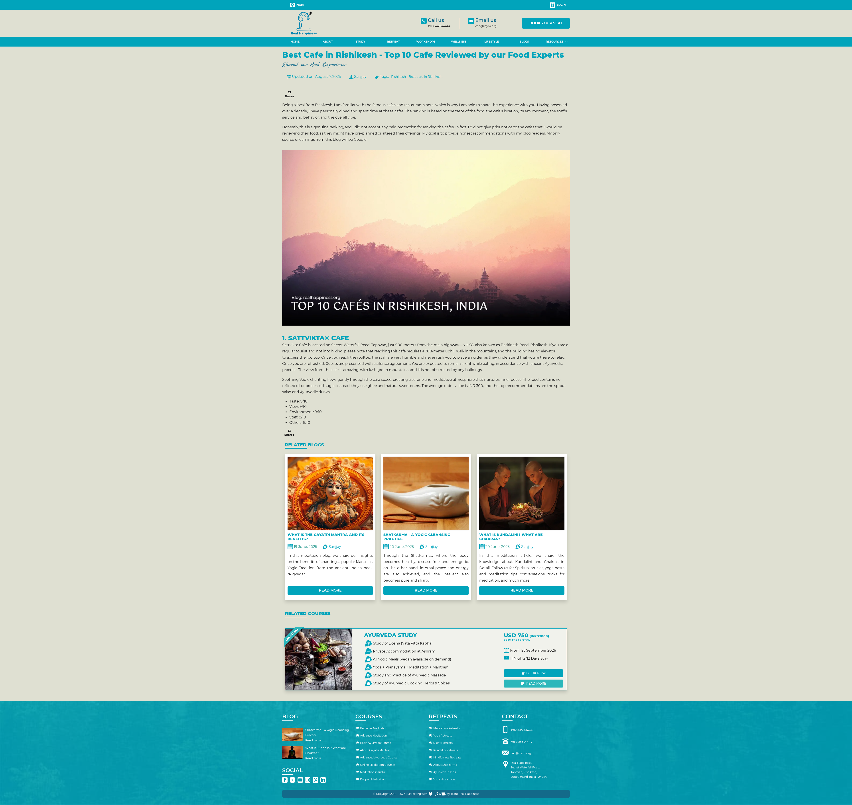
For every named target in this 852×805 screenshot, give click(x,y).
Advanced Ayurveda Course (378, 757)
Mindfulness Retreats (447, 757)
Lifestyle (491, 41)
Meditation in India (372, 772)
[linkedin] (323, 780)
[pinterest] (315, 780)
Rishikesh (398, 77)
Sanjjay (360, 76)
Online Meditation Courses (377, 764)
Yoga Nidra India (444, 779)
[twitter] (292, 780)
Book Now (535, 673)
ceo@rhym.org (486, 26)
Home (295, 41)
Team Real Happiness (465, 793)
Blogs (524, 41)
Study (360, 41)
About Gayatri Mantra (374, 750)
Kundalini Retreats (445, 750)
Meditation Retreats (446, 728)
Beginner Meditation (373, 728)
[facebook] (285, 780)
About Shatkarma (445, 764)
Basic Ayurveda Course (375, 742)
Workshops (426, 41)
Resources (554, 41)
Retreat (393, 41)
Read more (535, 684)
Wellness (459, 41)
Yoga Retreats (442, 735)
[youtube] (300, 780)
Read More (330, 590)
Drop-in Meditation (373, 779)
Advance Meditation (373, 735)
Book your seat (545, 23)
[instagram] (307, 780)
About (328, 41)
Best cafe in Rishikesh (425, 77)
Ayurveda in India (445, 772)
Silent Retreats (443, 742)
